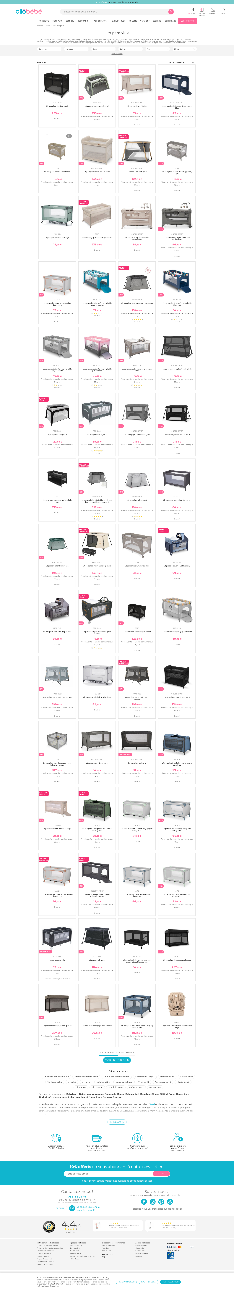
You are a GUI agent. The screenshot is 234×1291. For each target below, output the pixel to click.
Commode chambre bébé (116, 1076)
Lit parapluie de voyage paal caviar (177, 960)
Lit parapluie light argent (137, 500)
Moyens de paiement (44, 1259)
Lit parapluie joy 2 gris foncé (97, 763)
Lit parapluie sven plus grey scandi (57, 632)
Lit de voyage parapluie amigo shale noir (57, 501)
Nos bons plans (75, 1248)
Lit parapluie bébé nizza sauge (57, 238)
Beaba (120, 1094)
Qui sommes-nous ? (77, 1245)
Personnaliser (126, 1282)
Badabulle (110, 1094)
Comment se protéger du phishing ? (82, 1256)
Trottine (117, 1097)
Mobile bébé (183, 1082)
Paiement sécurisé (174, 1243)
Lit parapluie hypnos (97, 960)
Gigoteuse (81, 1087)
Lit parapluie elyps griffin (97, 434)
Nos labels (105, 1248)
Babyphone (155, 1087)
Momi (84, 1097)
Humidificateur (115, 1087)
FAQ (103, 1257)
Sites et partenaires (108, 1245)
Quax (99, 1097)
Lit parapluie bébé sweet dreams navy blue (177, 107)
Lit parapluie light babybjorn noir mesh (137, 303)
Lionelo (57, 1097)
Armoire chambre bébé (86, 1076)
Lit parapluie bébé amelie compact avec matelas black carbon (137, 961)
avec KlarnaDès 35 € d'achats (97, 1148)
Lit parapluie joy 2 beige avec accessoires (137, 238)
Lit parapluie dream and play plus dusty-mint (176, 895)
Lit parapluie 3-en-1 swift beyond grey (57, 697)
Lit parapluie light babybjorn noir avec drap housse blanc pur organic (97, 501)
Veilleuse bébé (55, 1082)
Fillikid (164, 1094)
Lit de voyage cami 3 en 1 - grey (137, 434)
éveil (152, 1104)
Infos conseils (139, 1248)
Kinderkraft (45, 1097)
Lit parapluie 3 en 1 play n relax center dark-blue (177, 764)
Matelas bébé (103, 1082)
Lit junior (86, 1082)
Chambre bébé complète (56, 1076)
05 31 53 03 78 (177, 1150)
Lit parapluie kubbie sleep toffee (57, 172)
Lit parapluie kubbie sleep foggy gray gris (177, 173)
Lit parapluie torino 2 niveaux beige (57, 829)
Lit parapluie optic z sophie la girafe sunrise (97, 632)
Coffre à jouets (136, 1087)
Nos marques (74, 1251)
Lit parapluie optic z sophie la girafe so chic (137, 370)
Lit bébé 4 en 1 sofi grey (137, 172)
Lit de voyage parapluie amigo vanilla (97, 238)
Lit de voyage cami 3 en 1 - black (177, 434)
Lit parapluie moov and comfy (97, 106)
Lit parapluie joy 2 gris (137, 763)
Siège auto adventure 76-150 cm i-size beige (177, 1027)
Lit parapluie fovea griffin (57, 434)
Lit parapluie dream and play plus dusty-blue (136, 895)
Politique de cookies (44, 1253)
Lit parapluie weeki (57, 960)
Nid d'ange (97, 1087)
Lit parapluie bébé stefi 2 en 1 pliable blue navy (176, 304)
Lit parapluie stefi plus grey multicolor (177, 632)
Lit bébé (72, 1082)
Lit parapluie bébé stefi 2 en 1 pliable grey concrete (57, 370)
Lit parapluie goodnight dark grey (177, 500)
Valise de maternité (141, 1253)
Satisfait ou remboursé (45, 1264)
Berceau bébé (167, 1076)
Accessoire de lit (163, 1082)
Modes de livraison (43, 1256)
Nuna (92, 1097)
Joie (186, 1094)
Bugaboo (145, 1094)
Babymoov (85, 1094)
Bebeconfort (132, 1094)
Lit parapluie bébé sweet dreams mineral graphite (97, 895)
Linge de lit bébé (124, 1082)
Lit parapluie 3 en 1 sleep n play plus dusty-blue (177, 830)
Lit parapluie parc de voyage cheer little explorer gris (57, 764)
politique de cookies (50, 1286)
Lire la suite (117, 1122)
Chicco (155, 1094)
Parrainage (138, 1256)
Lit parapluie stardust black (57, 106)
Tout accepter (170, 1282)
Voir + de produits (117, 1060)
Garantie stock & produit (45, 1262)
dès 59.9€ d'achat (56, 1147)
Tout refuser (148, 1282)
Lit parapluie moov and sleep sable (97, 566)
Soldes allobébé (75, 1259)
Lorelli (65, 1097)
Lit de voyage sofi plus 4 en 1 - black (176, 369)
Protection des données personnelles (50, 1248)
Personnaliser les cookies (45, 1251)
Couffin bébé (186, 1076)
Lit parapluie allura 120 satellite (137, 566)
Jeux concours (139, 1251)
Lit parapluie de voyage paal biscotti (97, 1026)
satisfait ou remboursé (137, 1147)
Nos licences (106, 1251)
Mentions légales (75, 1253)
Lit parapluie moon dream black (177, 697)
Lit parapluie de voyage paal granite (57, 1026)
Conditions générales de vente (47, 1245)
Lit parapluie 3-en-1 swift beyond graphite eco (137, 698)
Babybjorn (72, 1094)
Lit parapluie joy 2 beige (137, 106)
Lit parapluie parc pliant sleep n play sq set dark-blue (137, 1027)
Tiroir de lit (143, 1082)
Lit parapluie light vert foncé (57, 566)
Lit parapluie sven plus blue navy (177, 566)
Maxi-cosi (75, 1097)
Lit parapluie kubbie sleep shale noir (137, 632)
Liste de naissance (141, 1245)
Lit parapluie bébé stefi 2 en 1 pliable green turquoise (97, 304)
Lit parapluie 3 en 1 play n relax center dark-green (97, 830)
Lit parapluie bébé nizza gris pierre (97, 697)
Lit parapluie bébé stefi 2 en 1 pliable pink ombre (97, 370)
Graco (172, 1094)
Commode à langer (144, 1076)
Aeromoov (98, 1094)
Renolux (107, 1097)
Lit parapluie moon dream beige (97, 172)
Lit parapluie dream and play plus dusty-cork (57, 304)
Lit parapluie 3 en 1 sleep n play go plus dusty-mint (136, 830)
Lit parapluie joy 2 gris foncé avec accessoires (177, 238)
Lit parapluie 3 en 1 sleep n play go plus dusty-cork (57, 895)
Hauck (179, 1094)
